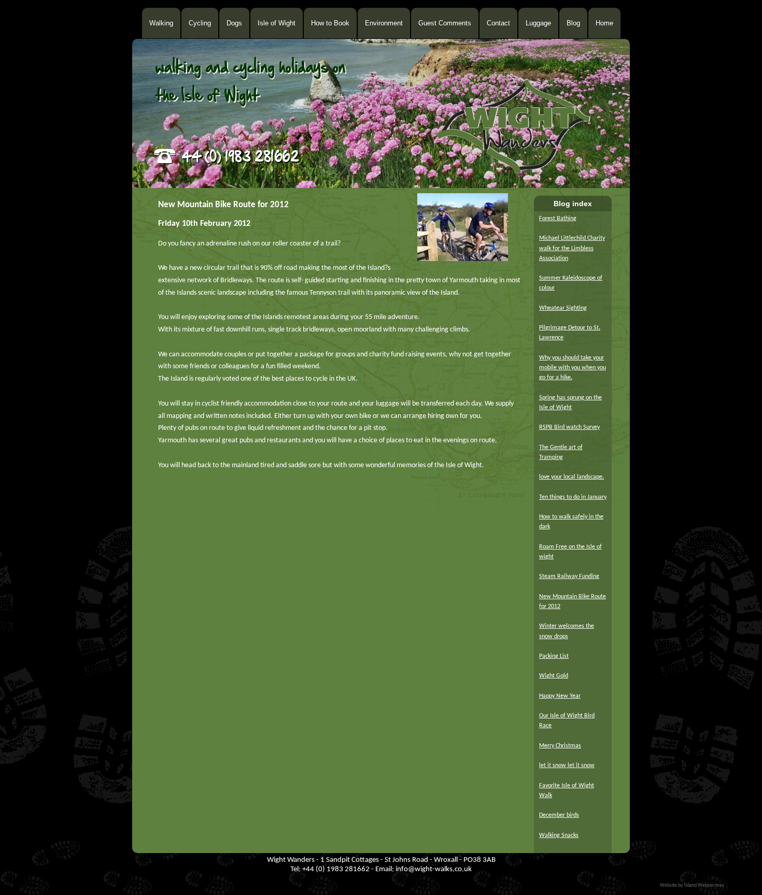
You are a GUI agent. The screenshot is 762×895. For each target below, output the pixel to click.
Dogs (234, 23)
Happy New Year (560, 696)
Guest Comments (444, 23)
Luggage (538, 23)
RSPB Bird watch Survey (569, 427)
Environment (384, 23)
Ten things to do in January (572, 497)
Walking (161, 23)
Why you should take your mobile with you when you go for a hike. (572, 368)
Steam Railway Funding (569, 576)
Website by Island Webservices (692, 885)
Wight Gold (553, 676)
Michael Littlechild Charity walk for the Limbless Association (572, 248)
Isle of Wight (276, 23)
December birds (559, 815)
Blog (573, 23)
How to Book (330, 23)
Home (604, 23)
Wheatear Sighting (563, 308)
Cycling (200, 23)
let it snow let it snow (567, 765)
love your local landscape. (571, 477)
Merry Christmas (560, 746)
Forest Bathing (557, 218)
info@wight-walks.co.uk (434, 869)
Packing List (554, 656)
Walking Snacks (558, 835)
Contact (498, 23)
